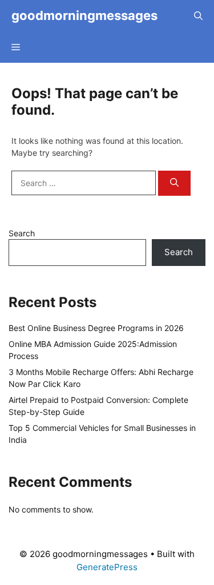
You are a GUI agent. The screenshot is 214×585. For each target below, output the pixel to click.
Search (22, 233)
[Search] (174, 183)
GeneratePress (107, 567)
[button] (198, 15)
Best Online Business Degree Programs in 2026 (96, 328)
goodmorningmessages (84, 15)
